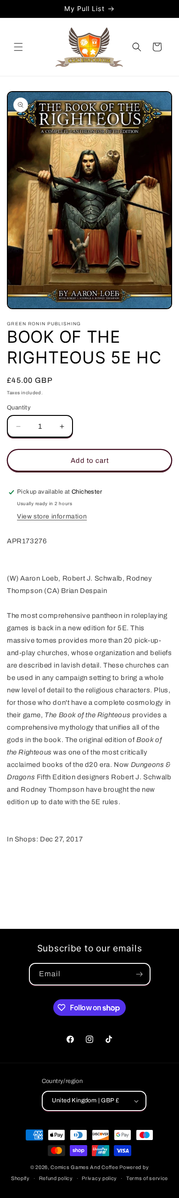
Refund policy (56, 1178)
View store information (52, 516)
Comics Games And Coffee (84, 1167)
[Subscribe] (139, 974)
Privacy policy (99, 1178)
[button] (18, 47)
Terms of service (147, 1178)
